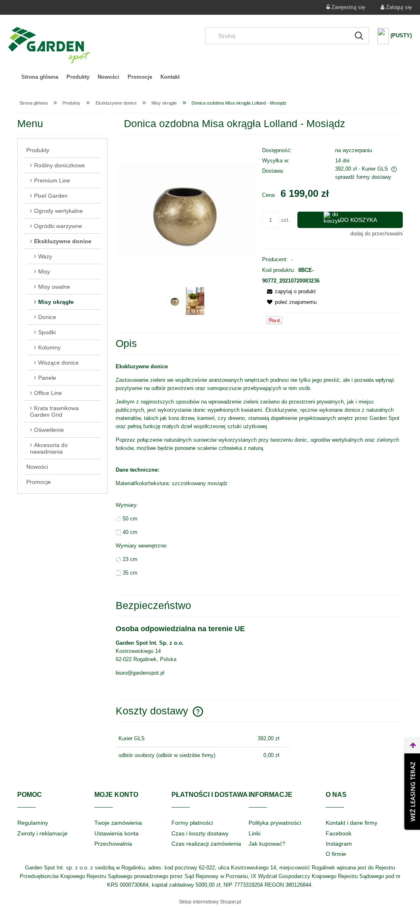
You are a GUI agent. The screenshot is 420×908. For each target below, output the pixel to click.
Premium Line (52, 180)
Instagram (339, 843)
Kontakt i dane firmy (351, 822)
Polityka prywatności (275, 822)
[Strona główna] (49, 45)
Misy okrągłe (56, 302)
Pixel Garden (51, 195)
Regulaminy (32, 822)
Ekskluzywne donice (62, 241)
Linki (254, 833)
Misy (44, 271)
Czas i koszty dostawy (199, 833)
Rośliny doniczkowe (59, 165)
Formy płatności (192, 822)
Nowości (37, 466)
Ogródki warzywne (58, 226)
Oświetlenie (49, 430)
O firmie (336, 854)
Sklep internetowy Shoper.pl (210, 902)
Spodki (47, 332)
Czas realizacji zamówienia (206, 843)
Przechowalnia (113, 843)
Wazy (45, 256)
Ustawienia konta (116, 833)
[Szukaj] (359, 35)
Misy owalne (54, 286)
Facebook (339, 833)
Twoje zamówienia (118, 822)
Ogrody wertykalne (58, 211)
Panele (47, 377)
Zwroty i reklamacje (42, 833)
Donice (47, 317)
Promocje (38, 482)
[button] (289, 291)
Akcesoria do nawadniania (49, 448)
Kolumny (49, 347)
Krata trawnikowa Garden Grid (54, 411)
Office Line (48, 393)
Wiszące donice (58, 362)
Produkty (37, 150)
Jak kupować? (267, 843)
